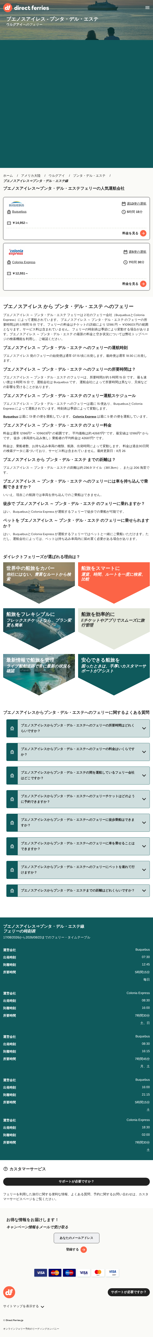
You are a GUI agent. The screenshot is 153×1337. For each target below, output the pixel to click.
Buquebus (10, 416)
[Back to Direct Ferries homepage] (26, 7)
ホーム (8, 175)
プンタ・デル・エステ (89, 175)
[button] (78, 728)
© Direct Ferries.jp (13, 1320)
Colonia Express (84, 416)
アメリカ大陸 (31, 175)
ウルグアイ (57, 175)
